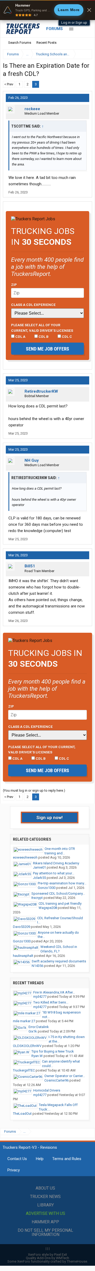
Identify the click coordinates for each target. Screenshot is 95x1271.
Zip (14, 285)
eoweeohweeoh (25, 857)
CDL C (66, 336)
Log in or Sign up (74, 23)
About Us (45, 1188)
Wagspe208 (48, 908)
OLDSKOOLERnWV (27, 1046)
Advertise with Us (45, 1213)
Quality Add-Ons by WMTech (47, 1258)
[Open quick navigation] (84, 54)
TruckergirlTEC (24, 1070)
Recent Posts (46, 43)
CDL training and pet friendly (60, 903)
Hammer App (45, 1221)
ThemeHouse (77, 1261)
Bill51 (30, 566)
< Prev (8, 84)
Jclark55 (39, 878)
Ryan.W (37, 1056)
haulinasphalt (23, 956)
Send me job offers (47, 349)
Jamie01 (39, 867)
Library (45, 1204)
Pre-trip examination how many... (62, 883)
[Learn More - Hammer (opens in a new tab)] (47, 10)
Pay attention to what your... (53, 873)
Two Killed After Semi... (50, 1002)
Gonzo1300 (46, 888)
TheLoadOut (22, 1114)
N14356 (37, 966)
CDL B (43, 336)
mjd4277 (39, 997)
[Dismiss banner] (89, 10)
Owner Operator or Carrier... (64, 1076)
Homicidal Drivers (46, 1090)
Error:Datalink (38, 1027)
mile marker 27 (24, 1021)
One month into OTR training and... (60, 851)
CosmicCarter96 (56, 1080)
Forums (54, 28)
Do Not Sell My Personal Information (45, 1232)
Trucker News (45, 1196)
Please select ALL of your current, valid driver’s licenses (42, 327)
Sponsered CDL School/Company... (58, 893)
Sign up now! (49, 817)
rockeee (32, 108)
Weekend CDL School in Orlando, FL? (58, 949)
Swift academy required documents (59, 961)
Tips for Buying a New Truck (52, 1051)
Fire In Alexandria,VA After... (54, 992)
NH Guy (32, 460)
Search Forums (19, 43)
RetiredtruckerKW (41, 391)
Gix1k (32, 1031)
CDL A (20, 336)
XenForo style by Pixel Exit (47, 1255)
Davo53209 (21, 927)
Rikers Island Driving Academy (56, 863)
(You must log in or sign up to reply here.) (34, 790)
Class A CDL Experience (33, 305)
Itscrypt (37, 898)
